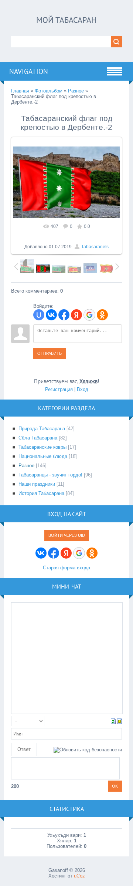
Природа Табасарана (41, 428)
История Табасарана (41, 493)
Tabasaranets (95, 246)
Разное (76, 91)
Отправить (49, 353)
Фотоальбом (48, 91)
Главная (20, 91)
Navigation (28, 71)
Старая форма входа (66, 567)
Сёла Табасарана (37, 438)
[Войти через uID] (38, 314)
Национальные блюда (42, 456)
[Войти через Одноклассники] (102, 314)
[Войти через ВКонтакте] (51, 314)
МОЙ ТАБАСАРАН (66, 20)
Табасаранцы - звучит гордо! (50, 475)
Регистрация (59, 389)
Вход (82, 389)
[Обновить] (113, 721)
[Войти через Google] (89, 315)
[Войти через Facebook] (63, 314)
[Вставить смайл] (119, 721)
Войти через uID (66, 535)
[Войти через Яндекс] (76, 314)
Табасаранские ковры (42, 447)
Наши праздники (36, 484)
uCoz (79, 876)
